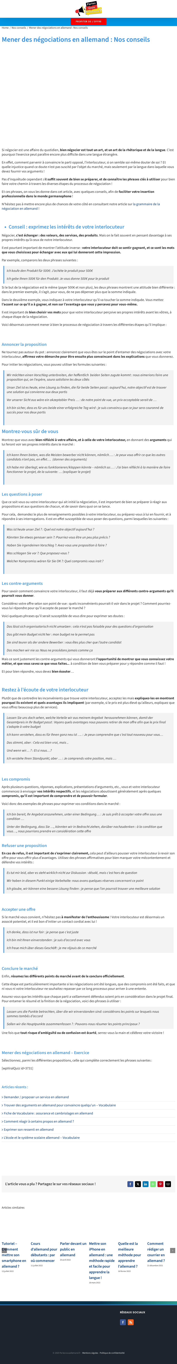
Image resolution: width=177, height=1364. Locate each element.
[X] (138, 1184)
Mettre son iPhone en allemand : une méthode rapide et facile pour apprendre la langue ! (102, 1261)
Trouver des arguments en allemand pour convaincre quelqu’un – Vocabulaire (60, 1105)
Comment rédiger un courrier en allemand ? (156, 1252)
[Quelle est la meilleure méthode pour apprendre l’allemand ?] (132, 1227)
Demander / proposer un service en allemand (36, 1097)
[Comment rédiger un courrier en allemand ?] (161, 1227)
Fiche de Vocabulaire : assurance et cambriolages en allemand (48, 1113)
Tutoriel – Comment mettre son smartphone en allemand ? (14, 1255)
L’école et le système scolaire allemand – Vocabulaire (42, 1137)
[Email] (168, 1184)
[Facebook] (130, 1184)
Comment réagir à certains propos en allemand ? (39, 1121)
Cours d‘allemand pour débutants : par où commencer (44, 1252)
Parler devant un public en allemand (73, 1249)
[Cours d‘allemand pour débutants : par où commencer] (45, 1227)
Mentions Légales (90, 1353)
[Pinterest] (160, 1184)
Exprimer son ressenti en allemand (29, 1129)
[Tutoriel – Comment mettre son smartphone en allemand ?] (16, 1227)
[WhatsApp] (153, 1184)
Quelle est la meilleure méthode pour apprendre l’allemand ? (129, 1255)
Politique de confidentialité (112, 1353)
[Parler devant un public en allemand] (74, 1227)
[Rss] (131, 1322)
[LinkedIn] (145, 1184)
